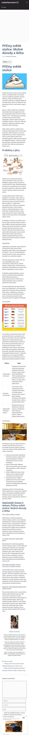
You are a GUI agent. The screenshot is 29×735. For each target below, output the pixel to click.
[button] (27, 2)
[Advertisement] (14, 24)
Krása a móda (8, 661)
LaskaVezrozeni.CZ (10, 2)
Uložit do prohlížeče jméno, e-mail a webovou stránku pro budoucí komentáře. (14, 714)
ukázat (9, 62)
